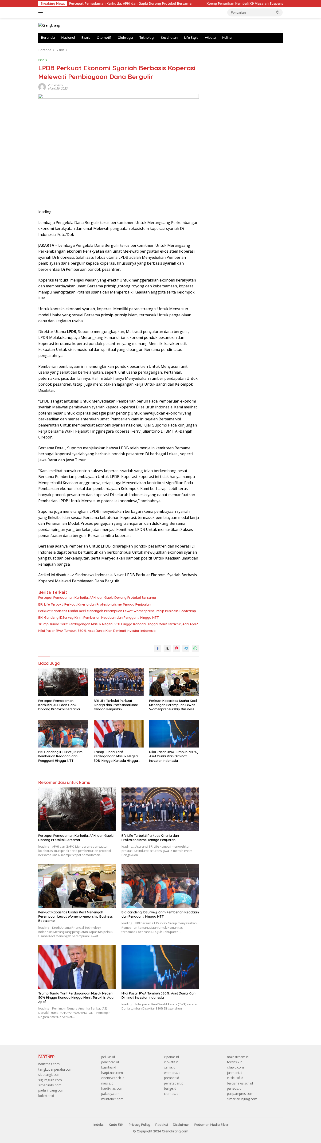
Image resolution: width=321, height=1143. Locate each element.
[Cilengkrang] (49, 25)
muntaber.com (112, 1099)
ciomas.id (171, 1093)
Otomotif (104, 37)
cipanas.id (171, 1057)
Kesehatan (169, 37)
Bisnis (86, 37)
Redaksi (161, 1125)
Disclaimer (181, 1125)
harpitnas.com (112, 1072)
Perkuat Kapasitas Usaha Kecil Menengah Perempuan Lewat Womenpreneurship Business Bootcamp (117, 611)
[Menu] (41, 12)
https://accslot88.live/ (222, 50)
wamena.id (172, 1072)
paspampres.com (240, 1093)
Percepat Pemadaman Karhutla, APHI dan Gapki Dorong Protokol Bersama (98, 3)
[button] (278, 12)
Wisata (210, 37)
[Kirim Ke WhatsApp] (195, 648)
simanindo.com (50, 1085)
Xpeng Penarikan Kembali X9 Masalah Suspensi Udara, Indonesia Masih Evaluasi (239, 3)
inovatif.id (171, 1062)
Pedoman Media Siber (211, 1125)
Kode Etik (116, 1125)
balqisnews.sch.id (240, 1083)
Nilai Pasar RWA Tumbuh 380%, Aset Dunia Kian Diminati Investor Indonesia (97, 631)
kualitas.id (108, 1067)
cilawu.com (235, 1067)
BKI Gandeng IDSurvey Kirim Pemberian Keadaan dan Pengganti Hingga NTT (98, 617)
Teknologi (146, 37)
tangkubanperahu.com (55, 1069)
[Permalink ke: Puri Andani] (42, 86)
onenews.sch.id (112, 1078)
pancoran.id (110, 1062)
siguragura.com (50, 1080)
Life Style (191, 37)
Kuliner (227, 37)
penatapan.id (174, 1083)
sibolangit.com (49, 1074)
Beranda (48, 37)
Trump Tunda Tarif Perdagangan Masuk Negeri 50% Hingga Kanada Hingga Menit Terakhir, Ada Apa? (118, 624)
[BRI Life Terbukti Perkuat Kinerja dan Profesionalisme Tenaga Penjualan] (119, 682)
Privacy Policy (139, 1125)
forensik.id (235, 1062)
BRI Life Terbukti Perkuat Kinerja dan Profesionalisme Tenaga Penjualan (94, 604)
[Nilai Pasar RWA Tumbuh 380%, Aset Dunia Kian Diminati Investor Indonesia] (174, 734)
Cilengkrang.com (175, 1131)
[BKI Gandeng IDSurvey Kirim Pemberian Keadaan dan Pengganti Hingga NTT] (63, 734)
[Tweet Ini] (167, 648)
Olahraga (125, 37)
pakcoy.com (110, 1093)
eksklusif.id (235, 1078)
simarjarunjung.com (242, 1099)
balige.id (170, 1088)
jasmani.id (234, 1072)
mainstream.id (238, 1057)
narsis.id (107, 1083)
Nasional (68, 37)
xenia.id (169, 1067)
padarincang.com (51, 1090)
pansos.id (234, 1088)
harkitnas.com (49, 1064)
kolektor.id (46, 1095)
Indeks (99, 1125)
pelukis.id (108, 1057)
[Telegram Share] (185, 648)
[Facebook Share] (157, 648)
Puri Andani (55, 85)
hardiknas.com (112, 1088)
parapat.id (171, 1078)
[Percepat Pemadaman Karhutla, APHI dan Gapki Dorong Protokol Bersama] (63, 682)
